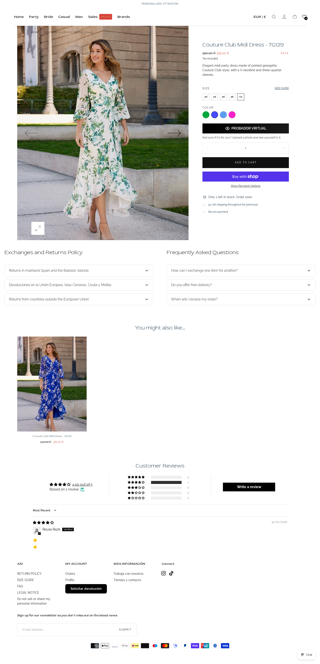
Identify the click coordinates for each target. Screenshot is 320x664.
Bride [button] (48, 17)
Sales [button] (99, 17)
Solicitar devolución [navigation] (86, 589)
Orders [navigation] (70, 573)
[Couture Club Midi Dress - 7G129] (52, 384)
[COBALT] (223, 114)
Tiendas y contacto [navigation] (127, 580)
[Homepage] (160, 17)
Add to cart (246, 162)
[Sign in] (284, 16)
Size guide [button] (282, 88)
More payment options (246, 185)
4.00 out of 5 (82, 484)
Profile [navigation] (69, 580)
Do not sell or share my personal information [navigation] (33, 601)
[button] (260, 17)
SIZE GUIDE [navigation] (25, 580)
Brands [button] (123, 17)
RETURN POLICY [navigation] (29, 573)
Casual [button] (64, 17)
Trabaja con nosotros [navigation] (128, 573)
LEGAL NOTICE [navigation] (28, 592)
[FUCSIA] (232, 114)
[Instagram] (163, 573)
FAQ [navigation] (20, 586)
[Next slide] (175, 133)
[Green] (205, 114)
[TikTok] (171, 573)
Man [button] (79, 17)
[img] (43, 523)
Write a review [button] (249, 487)
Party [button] (34, 17)
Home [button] (19, 17)
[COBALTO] (214, 114)
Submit (125, 629)
